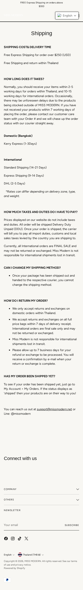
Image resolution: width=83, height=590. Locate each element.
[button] (67, 15)
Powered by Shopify (14, 568)
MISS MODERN (32, 561)
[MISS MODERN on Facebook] (6, 539)
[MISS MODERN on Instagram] (13, 539)
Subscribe (72, 525)
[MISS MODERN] (13, 15)
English (7, 554)
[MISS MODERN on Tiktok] (20, 539)
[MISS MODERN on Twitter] (26, 539)
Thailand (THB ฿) (32, 554)
